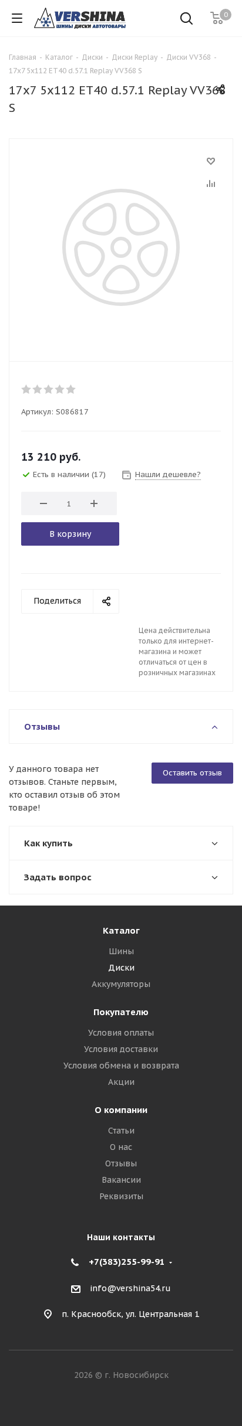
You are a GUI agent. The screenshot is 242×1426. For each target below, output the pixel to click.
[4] (60, 389)
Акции (121, 1082)
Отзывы (121, 1163)
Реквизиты (121, 1196)
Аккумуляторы (121, 984)
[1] (26, 389)
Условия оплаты (121, 1032)
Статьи (121, 1130)
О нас (121, 1147)
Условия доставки (121, 1049)
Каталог (121, 930)
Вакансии (121, 1180)
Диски (121, 967)
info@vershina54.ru (130, 1288)
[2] (37, 389)
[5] (71, 389)
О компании (121, 1109)
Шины (121, 951)
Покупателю (121, 1011)
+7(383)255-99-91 (127, 1261)
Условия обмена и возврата (121, 1065)
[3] (49, 389)
